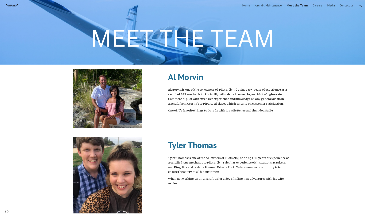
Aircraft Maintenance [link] (268, 5)
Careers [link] (317, 5)
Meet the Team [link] (297, 5)
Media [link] (331, 5)
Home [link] (246, 5)
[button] (360, 5)
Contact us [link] (347, 5)
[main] (229, 77)
